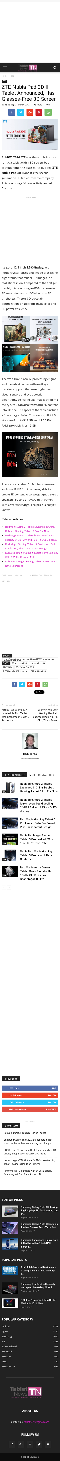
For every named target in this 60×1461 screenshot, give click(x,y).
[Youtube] (48, 1444)
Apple (5, 1331)
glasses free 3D (37, 663)
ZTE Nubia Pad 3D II (25, 667)
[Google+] (21, 1444)
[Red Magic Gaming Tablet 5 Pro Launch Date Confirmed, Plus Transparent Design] (10, 823)
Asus (4, 1361)
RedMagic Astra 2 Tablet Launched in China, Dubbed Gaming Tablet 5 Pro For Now (39, 787)
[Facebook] (12, 1444)
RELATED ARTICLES (14, 774)
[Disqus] (30, 940)
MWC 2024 (7, 667)
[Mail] (30, 1444)
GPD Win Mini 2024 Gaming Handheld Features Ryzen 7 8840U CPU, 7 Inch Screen (45, 715)
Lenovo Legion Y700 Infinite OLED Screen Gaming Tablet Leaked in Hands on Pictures (29, 1162)
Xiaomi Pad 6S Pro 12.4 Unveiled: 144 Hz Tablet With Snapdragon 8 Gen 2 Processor (15, 715)
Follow (52, 1095)
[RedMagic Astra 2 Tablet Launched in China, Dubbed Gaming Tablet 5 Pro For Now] (10, 787)
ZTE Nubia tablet (38, 671)
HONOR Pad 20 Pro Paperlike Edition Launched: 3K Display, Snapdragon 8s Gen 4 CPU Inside (30, 1152)
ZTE (4, 81)
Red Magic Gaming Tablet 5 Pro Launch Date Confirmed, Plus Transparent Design (38, 823)
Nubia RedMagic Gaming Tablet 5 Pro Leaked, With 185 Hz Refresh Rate (36, 839)
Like (54, 1088)
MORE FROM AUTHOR (41, 774)
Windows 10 (8, 1366)
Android (6, 1326)
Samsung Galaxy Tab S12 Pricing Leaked (25, 1133)
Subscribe (51, 1109)
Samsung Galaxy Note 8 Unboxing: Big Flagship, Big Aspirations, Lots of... (39, 1210)
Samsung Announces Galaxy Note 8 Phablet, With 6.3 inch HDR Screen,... (39, 1243)
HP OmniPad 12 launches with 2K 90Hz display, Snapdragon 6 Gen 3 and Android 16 (28, 1172)
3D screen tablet (19, 663)
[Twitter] (39, 1444)
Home (5, 75)
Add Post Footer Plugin (40, 575)
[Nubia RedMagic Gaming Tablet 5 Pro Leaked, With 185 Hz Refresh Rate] (10, 839)
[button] (55, 67)
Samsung (7, 1336)
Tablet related (9, 1346)
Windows (7, 1356)
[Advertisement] (30, 32)
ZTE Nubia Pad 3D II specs (15, 671)
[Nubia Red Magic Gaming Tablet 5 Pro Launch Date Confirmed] (10, 855)
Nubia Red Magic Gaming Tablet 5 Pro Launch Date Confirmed (36, 855)
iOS (3, 1341)
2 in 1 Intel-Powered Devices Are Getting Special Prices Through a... (38, 1270)
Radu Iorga (10, 104)
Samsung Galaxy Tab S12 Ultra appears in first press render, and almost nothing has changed (28, 1141)
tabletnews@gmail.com (36, 1421)
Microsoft (7, 1351)
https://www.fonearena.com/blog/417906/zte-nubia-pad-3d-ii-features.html (29, 659)
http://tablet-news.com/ (30, 759)
